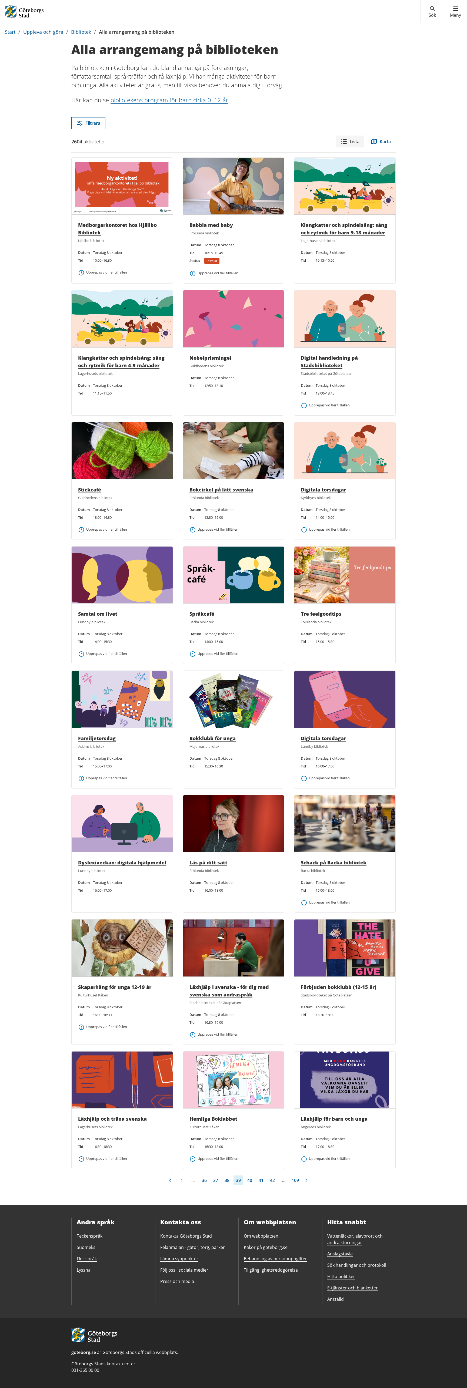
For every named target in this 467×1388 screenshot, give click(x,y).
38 (227, 1180)
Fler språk (87, 1259)
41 (261, 1180)
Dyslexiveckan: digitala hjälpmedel (122, 862)
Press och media (177, 1281)
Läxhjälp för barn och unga (334, 1119)
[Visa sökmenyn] (432, 11)
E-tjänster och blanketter (352, 1288)
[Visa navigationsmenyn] (455, 11)
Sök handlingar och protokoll (356, 1265)
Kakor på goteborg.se (266, 1247)
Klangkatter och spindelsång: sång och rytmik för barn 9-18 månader (344, 229)
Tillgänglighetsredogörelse (271, 1270)
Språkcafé (201, 614)
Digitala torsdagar (323, 489)
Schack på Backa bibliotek (333, 862)
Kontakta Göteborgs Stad (186, 1236)
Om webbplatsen (261, 1236)
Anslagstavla (340, 1254)
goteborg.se (83, 1352)
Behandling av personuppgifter (275, 1259)
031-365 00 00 (85, 1370)
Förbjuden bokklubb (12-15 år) (338, 987)
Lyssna (84, 1270)
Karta (385, 141)
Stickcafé (89, 489)
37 (215, 1180)
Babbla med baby (211, 225)
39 (238, 1180)
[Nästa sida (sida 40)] (306, 1180)
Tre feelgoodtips (321, 614)
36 (204, 1180)
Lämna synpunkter (179, 1259)
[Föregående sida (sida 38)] (170, 1180)
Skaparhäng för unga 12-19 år (114, 987)
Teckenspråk (89, 1236)
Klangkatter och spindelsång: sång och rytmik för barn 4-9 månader (121, 362)
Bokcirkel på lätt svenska (221, 489)
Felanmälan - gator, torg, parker (192, 1247)
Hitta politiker (341, 1276)
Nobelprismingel (210, 358)
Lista (354, 141)
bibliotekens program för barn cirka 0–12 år (169, 100)
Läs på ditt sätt (208, 862)
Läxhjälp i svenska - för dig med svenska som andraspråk (229, 991)
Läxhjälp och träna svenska (112, 1119)
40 (249, 1180)
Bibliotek (81, 32)
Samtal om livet (97, 614)
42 (272, 1180)
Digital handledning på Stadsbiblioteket (329, 362)
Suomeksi (86, 1247)
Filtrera (92, 123)
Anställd (335, 1299)
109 (295, 1180)
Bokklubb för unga (212, 738)
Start (10, 32)
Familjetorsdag (97, 738)
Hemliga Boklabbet (214, 1119)
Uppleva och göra (43, 32)
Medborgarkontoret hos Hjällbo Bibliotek (117, 229)
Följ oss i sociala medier (184, 1270)
